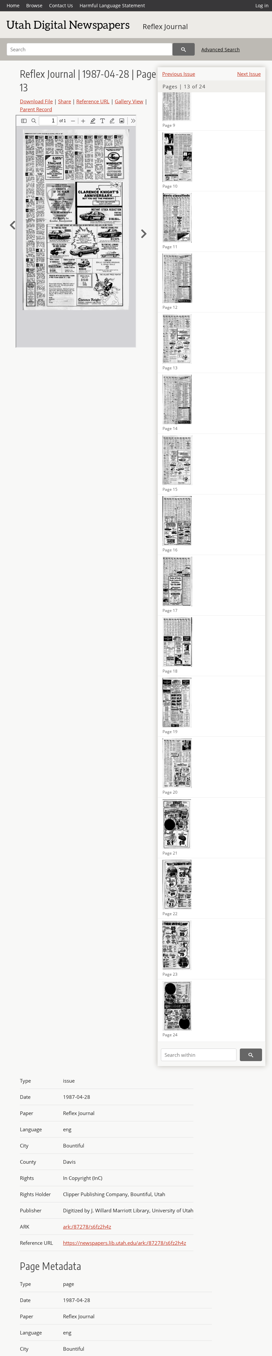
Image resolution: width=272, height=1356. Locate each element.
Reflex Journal (165, 26)
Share (64, 101)
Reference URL (92, 101)
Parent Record (36, 109)
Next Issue (249, 73)
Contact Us (61, 5)
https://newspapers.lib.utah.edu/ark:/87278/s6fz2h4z (124, 1242)
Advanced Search (220, 49)
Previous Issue (178, 73)
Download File (36, 101)
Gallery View (129, 101)
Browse (34, 5)
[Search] (183, 49)
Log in (262, 5)
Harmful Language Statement (112, 5)
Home (13, 5)
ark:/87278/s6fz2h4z (87, 1226)
